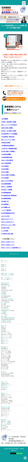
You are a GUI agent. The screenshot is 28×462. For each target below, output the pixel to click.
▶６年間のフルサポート (6, 410)
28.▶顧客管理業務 (6, 198)
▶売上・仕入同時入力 (5, 306)
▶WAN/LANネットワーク (6, 396)
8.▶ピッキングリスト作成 (8, 140)
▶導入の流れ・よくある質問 (7, 274)
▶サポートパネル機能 (5, 351)
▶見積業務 (3, 287)
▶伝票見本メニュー (5, 331)
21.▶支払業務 (5, 178)
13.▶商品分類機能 (6, 154)
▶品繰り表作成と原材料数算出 (7, 376)
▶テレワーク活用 (4, 367)
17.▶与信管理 (5, 166)
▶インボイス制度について (6, 279)
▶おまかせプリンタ (5, 414)
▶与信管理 (3, 322)
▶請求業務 (3, 300)
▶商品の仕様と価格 (5, 408)
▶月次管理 (8, 322)
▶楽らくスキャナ (4, 415)
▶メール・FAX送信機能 (6, 352)
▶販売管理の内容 (5, 284)
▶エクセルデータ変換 (5, 403)
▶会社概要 (3, 428)
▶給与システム (4, 343)
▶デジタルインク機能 (5, 355)
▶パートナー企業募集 (5, 424)
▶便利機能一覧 (4, 348)
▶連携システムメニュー (6, 394)
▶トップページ (4, 261)
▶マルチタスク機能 (5, 358)
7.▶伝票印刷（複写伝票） (8, 137)
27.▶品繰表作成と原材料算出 (9, 195)
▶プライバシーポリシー (6, 429)
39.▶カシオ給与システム (7, 245)
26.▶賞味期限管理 (6, 192)
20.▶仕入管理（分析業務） (8, 175)
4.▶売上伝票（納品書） (7, 128)
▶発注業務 (3, 288)
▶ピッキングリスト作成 (6, 337)
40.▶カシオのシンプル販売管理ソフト (11, 247)
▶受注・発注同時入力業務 (6, 290)
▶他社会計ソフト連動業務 (6, 400)
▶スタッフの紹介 (4, 426)
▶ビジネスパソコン (5, 411)
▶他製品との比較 (5, 383)
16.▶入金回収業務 (6, 163)
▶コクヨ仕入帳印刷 (10, 310)
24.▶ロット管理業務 (6, 186)
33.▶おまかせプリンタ (7, 219)
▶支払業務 (3, 310)
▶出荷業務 (3, 293)
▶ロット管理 (4, 316)
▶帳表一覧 (3, 270)
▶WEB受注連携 (4, 364)
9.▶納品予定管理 (5, 142)
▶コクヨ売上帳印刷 (5, 301)
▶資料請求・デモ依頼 (5, 421)
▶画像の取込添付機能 (5, 357)
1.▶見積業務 (4, 119)
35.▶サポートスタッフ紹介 (8, 225)
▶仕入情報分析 (4, 307)
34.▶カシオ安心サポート (7, 222)
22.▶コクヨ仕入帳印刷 (7, 181)
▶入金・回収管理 (10, 300)
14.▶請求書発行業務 (6, 157)
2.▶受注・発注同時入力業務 (8, 122)
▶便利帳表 (3, 328)
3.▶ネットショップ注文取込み (9, 125)
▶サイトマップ (4, 386)
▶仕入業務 (3, 304)
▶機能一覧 (3, 266)
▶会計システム (4, 340)
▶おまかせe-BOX (4, 368)
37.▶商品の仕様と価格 (7, 234)
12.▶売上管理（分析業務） (8, 151)
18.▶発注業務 (5, 169)
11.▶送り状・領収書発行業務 (9, 148)
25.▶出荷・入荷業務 (6, 189)
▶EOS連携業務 (4, 399)
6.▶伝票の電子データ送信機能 (9, 134)
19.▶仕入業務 (5, 172)
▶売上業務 (3, 296)
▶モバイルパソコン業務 (6, 397)
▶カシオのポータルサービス (7, 363)
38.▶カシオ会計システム (7, 242)
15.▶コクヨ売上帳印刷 (7, 160)
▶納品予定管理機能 (5, 374)
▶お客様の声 (4, 389)
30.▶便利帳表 (5, 204)
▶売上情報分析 (4, 297)
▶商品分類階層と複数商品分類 (7, 319)
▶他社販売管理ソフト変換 (6, 401)
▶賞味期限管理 (4, 366)
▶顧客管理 (8, 296)
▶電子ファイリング (5, 354)
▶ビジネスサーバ (5, 412)
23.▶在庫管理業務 (6, 184)
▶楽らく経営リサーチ (5, 350)
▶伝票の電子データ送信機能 (7, 373)
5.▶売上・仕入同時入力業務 (8, 131)
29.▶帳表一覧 (5, 201)
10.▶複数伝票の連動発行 (7, 145)
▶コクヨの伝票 (8, 334)
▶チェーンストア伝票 (5, 333)
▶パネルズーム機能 (5, 360)
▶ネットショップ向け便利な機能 (8, 361)
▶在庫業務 (3, 313)
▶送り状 (3, 334)
